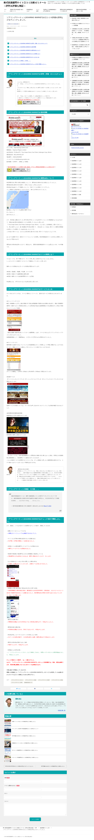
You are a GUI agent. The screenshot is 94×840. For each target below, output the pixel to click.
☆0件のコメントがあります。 (13, 23)
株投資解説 (74, 198)
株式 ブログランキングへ (76, 126)
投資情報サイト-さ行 (11, 28)
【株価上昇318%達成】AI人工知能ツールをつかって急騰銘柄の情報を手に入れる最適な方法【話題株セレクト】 (80, 39)
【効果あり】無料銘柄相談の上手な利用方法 (49, 10)
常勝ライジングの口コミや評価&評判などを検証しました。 (24, 721)
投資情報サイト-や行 (76, 184)
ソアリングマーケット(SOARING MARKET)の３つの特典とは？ (25, 53)
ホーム (5, 10)
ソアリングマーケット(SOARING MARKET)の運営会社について (25, 50)
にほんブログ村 (74, 132)
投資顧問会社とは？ (30, 10)
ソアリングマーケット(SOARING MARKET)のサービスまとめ (24, 57)
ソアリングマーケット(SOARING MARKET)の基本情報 (23, 46)
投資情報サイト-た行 (76, 170)
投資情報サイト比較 (76, 194)
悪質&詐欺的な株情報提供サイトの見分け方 (66, 10)
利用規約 (74, 207)
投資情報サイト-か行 (76, 164)
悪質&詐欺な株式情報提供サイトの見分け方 (28, 99)
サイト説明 (37, 10)
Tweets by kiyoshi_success (77, 147)
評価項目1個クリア (28, 682)
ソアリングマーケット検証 (30, 680)
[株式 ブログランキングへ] (75, 124)
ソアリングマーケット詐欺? (44, 680)
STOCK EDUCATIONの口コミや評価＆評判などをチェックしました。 (19, 766)
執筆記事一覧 (61, 710)
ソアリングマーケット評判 (16, 682)
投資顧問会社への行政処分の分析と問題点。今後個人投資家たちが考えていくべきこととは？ (80, 46)
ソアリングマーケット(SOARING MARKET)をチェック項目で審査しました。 (28, 64)
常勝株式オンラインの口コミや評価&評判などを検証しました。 (25, 743)
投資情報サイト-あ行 (76, 160)
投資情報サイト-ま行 (76, 181)
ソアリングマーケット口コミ (17, 680)
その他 (73, 157)
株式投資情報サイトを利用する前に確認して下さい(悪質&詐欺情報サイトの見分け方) (31, 167)
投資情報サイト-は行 (76, 177)
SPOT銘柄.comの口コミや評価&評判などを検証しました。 (24, 735)
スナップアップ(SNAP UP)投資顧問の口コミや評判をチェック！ (25, 728)
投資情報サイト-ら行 (76, 187)
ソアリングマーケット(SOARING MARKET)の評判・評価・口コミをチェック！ (29, 43)
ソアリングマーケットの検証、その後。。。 (20, 60)
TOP (21, 827)
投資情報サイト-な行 (76, 174)
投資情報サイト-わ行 (76, 191)
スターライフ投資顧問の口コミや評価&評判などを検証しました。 (25, 757)
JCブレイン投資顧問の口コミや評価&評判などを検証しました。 (25, 750)
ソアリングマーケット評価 (57, 680)
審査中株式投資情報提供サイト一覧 (81, 10)
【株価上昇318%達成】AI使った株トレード (17, 10)
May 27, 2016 (47, 506)
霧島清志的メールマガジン (78, 213)
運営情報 (74, 210)
